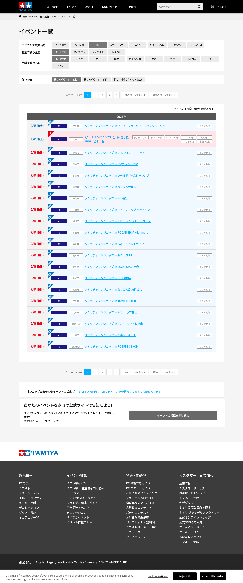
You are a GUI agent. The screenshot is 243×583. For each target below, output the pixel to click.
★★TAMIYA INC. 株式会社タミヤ (39, 16)
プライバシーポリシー (193, 527)
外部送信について (190, 537)
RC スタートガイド (138, 488)
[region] (121, 576)
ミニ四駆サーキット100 (141, 527)
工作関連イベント (78, 507)
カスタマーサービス (192, 488)
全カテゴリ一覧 (29, 517)
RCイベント (74, 493)
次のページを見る (134, 95)
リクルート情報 (189, 542)
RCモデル (25, 483)
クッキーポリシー (190, 532)
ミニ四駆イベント (78, 483)
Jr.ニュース (133, 532)
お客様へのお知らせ (192, 493)
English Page (45, 562)
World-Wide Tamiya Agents (76, 562)
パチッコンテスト (137, 512)
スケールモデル (29, 493)
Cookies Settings (158, 576)
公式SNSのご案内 (190, 522)
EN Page (221, 7)
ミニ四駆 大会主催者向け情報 (85, 488)
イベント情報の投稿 (79, 522)
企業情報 (185, 483)
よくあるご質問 (189, 498)
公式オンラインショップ (195, 517)
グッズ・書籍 (27, 512)
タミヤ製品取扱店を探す (195, 507)
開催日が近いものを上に (66, 79)
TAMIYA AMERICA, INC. (113, 562)
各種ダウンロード (190, 503)
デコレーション (29, 507)
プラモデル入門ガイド (140, 498)
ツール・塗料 (27, 503)
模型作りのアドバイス (140, 503)
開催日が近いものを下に (96, 79)
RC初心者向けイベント (81, 498)
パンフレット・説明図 (140, 522)
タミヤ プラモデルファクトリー (199, 512)
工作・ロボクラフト (32, 498)
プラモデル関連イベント (82, 503)
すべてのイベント (78, 517)
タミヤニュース (136, 537)
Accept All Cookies (213, 576)
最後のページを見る (163, 95)
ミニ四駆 (24, 488)
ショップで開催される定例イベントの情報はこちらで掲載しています (120, 391)
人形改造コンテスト (139, 507)
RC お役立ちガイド (138, 483)
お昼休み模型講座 (137, 517)
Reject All (184, 576)
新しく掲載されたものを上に (129, 79)
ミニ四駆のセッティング (141, 493)
